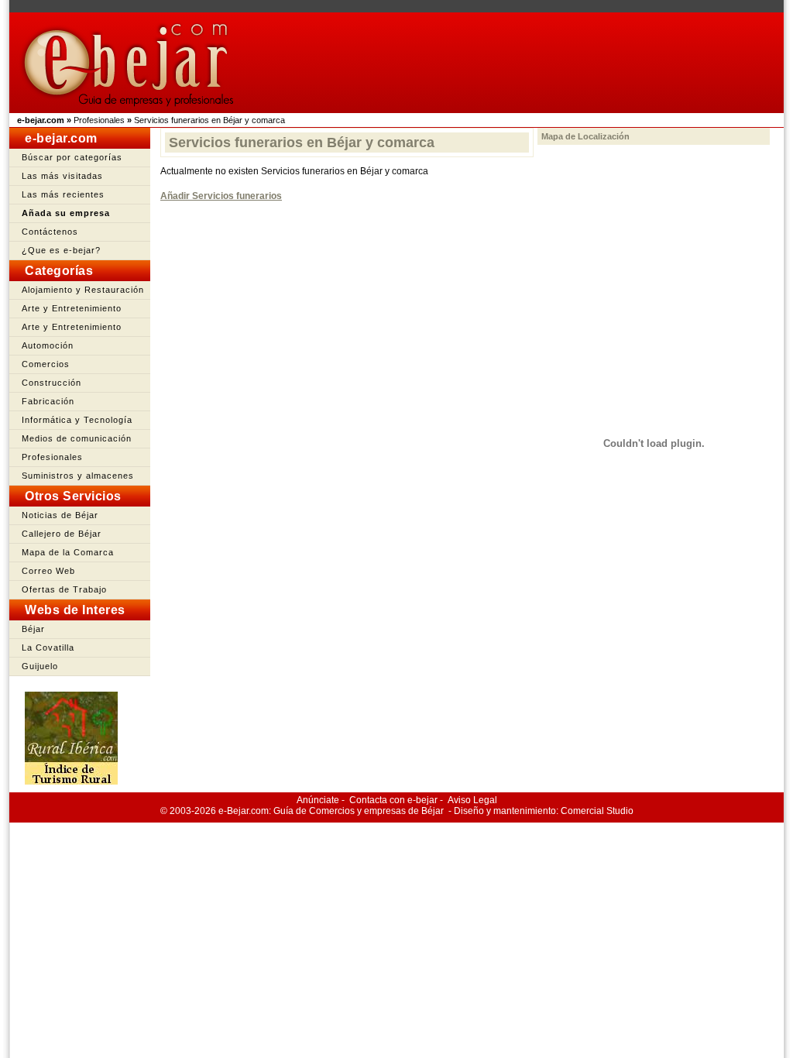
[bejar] (129, 110)
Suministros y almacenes (78, 475)
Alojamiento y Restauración (83, 289)
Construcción (51, 382)
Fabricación (48, 401)
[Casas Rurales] (71, 780)
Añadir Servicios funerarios (221, 196)
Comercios (46, 364)
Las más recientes (63, 194)
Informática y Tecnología (77, 419)
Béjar (33, 629)
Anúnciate (318, 800)
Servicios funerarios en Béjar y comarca (209, 120)
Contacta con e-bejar (393, 800)
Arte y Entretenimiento (72, 308)
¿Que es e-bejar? (61, 250)
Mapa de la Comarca (68, 552)
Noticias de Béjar (60, 515)
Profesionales (99, 120)
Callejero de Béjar (61, 533)
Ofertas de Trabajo (64, 589)
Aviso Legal (472, 800)
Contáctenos (50, 231)
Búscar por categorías (72, 157)
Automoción (48, 345)
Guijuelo (40, 666)
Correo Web (48, 570)
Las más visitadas (62, 175)
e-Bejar (233, 811)
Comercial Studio (597, 811)
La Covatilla (48, 647)
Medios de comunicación (77, 438)
